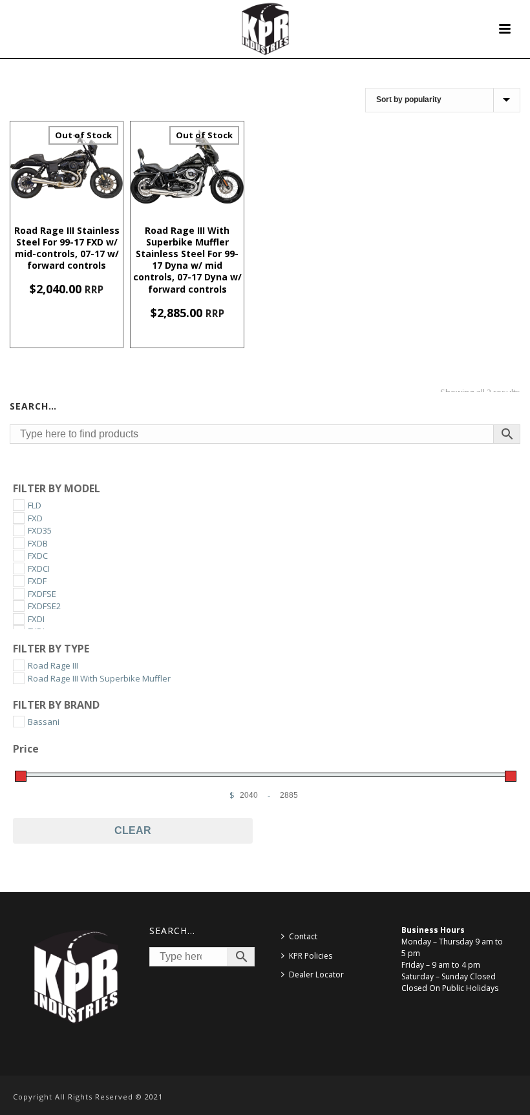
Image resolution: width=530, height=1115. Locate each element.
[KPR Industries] (265, 29)
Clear (132, 830)
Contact (303, 936)
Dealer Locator (316, 974)
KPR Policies (310, 955)
